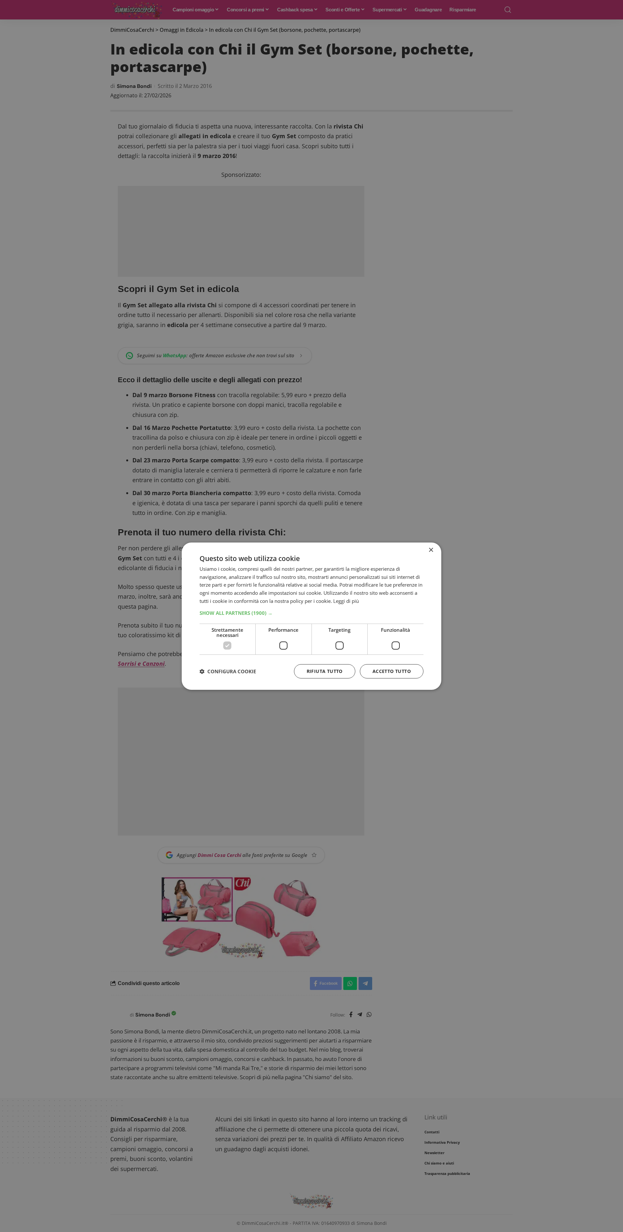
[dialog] (311, 615)
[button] (311, 613)
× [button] (430, 549)
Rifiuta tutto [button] (325, 671)
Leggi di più (346, 601)
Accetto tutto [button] (392, 671)
